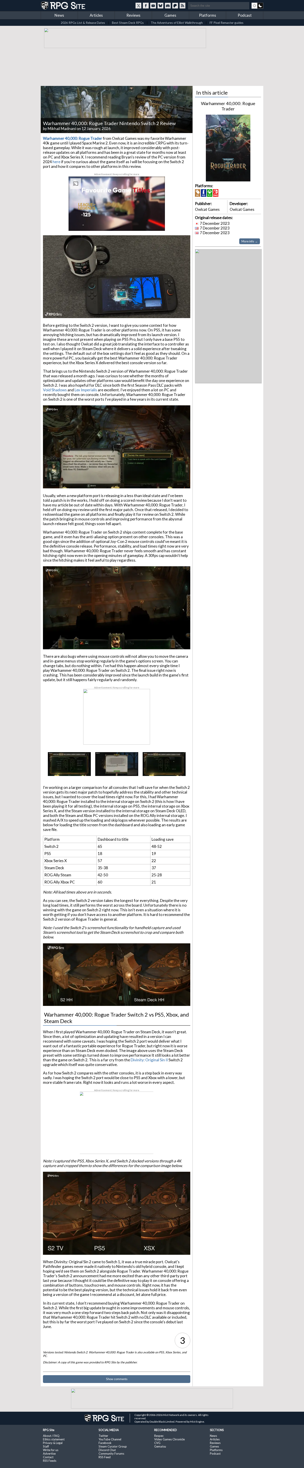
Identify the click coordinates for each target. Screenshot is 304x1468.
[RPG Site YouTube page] (153, 5)
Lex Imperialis (86, 390)
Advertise (49, 1453)
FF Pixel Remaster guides (226, 22)
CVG (157, 1443)
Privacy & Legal (53, 1443)
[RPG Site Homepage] (64, 5)
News (59, 15)
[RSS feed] (182, 5)
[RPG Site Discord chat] (168, 5)
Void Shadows (55, 390)
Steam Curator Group (113, 1446)
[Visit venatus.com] (156, 223)
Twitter (103, 1436)
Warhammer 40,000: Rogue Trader (228, 106)
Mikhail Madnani (62, 128)
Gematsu (160, 1446)
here (56, 161)
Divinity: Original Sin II (149, 1060)
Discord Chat (107, 1450)
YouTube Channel (110, 1439)
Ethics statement (54, 1439)
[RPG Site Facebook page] (146, 5)
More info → (249, 241)
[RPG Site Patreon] (175, 5)
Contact (48, 1457)
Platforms (207, 15)
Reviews (133, 15)
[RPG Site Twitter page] (138, 5)
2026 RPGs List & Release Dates (83, 22)
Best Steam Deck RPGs (128, 22)
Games (170, 15)
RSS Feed (105, 1457)
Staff (46, 1446)
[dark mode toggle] (257, 5)
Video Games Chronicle (169, 1439)
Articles (96, 15)
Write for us (50, 1450)
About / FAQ (51, 1436)
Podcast (245, 15)
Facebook (105, 1443)
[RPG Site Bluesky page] (160, 5)
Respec (159, 1436)
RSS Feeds (49, 1460)
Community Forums (111, 1453)
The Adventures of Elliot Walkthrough (177, 22)
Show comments (117, 1379)
